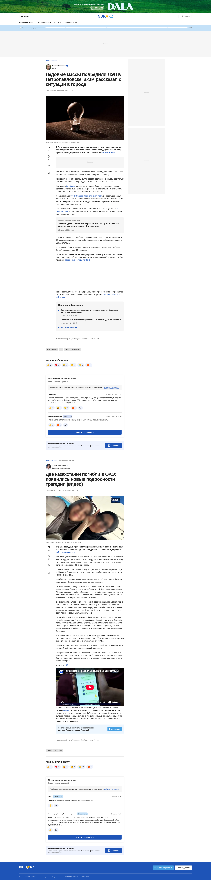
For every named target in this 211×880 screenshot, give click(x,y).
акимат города (108, 152)
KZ (176, 16)
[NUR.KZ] (105, 16)
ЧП (54, 22)
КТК (67, 665)
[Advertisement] (105, 44)
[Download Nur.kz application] (105, 6)
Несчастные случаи (70, 22)
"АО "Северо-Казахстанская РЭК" (86, 196)
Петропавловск (52, 349)
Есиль (67, 349)
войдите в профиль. (111, 387)
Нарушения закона (44, 22)
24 (83, 767)
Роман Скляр (75, 349)
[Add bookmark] (49, 173)
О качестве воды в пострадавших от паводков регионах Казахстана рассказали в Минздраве (89, 311)
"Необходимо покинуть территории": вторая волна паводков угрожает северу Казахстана (88, 224)
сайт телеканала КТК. (66, 552)
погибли (67, 710)
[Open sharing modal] (49, 165)
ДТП (59, 22)
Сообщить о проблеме (163, 868)
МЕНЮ (26, 16)
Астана (49, 751)
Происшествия (26, 22)
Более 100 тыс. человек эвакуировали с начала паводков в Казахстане (91, 320)
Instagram (114, 445)
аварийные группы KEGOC (77, 260)
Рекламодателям (183, 868)
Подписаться (114, 729)
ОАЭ (55, 751)
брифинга (70, 186)
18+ (61, 349)
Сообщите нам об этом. (90, 339)
